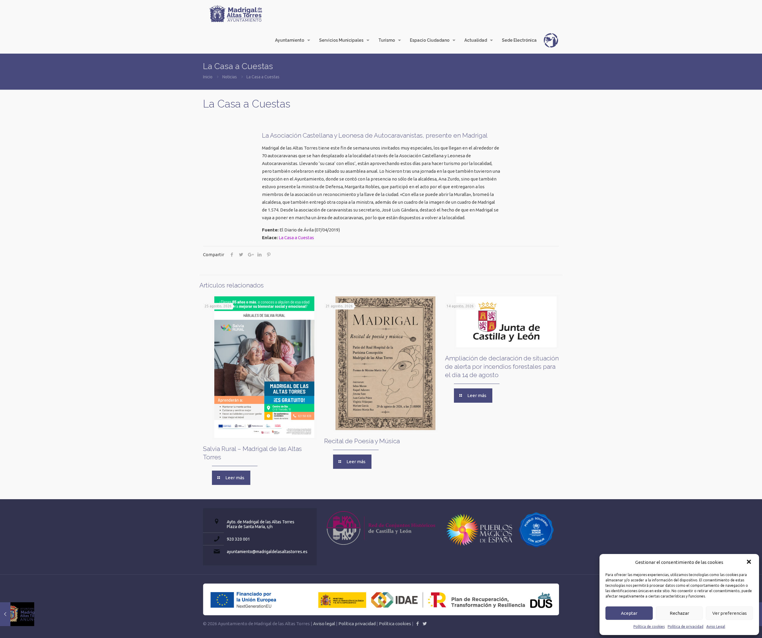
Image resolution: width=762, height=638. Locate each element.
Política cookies (395, 623)
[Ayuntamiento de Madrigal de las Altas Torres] (236, 13)
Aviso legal (324, 623)
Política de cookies (649, 626)
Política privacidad (357, 623)
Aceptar (629, 613)
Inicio (208, 76)
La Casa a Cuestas (296, 237)
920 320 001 (238, 539)
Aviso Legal (715, 626)
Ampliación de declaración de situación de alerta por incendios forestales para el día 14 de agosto (502, 366)
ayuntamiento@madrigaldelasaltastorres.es (267, 551)
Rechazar (679, 613)
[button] (749, 562)
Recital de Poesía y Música (362, 441)
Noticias (229, 76)
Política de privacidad (685, 626)
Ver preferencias (729, 613)
